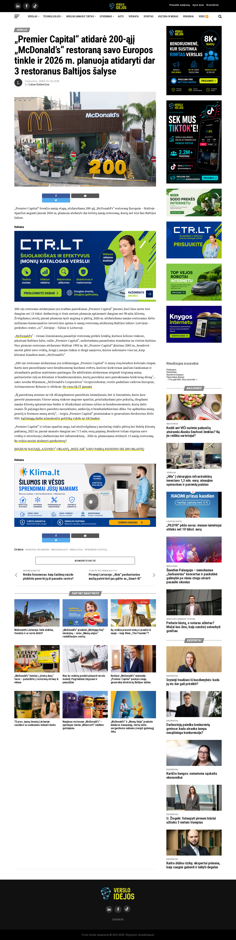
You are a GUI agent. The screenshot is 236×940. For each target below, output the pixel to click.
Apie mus (197, 4)
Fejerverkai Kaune (175, 377)
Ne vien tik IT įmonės (77, 387)
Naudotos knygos (175, 374)
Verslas (32, 16)
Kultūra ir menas (168, 16)
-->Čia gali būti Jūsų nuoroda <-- (182, 379)
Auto (121, 16)
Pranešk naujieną (179, 4)
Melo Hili (77, 549)
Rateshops (171, 372)
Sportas (148, 16)
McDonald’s (24, 336)
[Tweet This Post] (56, 200)
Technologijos (52, 16)
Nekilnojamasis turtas (80, 16)
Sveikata (134, 16)
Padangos (171, 369)
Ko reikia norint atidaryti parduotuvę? (40, 441)
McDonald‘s (60, 549)
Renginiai (188, 16)
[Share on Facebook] (56, 196)
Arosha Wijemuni (38, 549)
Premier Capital (96, 549)
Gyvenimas (106, 16)
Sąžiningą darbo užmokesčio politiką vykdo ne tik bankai (60, 418)
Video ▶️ (203, 16)
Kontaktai (211, 4)
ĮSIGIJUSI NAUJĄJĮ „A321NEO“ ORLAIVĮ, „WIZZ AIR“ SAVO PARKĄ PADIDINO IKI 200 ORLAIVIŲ (79, 449)
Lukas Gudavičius (39, 84)
